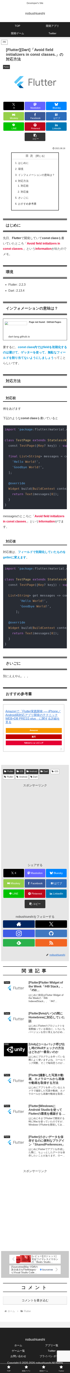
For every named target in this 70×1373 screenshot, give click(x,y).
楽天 (34, 737)
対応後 (25, 191)
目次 (30, 155)
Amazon (34, 730)
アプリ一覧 (51, 1345)
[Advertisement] (35, 823)
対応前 (25, 185)
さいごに (23, 197)
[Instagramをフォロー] (19, 933)
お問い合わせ (18, 1356)
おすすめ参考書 (27, 203)
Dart (45, 771)
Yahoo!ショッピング (33, 743)
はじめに (23, 162)
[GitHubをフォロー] (51, 933)
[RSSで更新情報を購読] (51, 943)
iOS (21, 771)
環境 (20, 168)
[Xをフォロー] (51, 924)
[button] (35, 137)
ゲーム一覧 (18, 1350)
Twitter (52, 1350)
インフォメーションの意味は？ (36, 174)
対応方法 (23, 180)
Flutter (10, 771)
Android (33, 771)
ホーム (18, 1345)
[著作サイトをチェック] (19, 924)
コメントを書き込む (35, 1300)
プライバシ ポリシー (52, 1356)
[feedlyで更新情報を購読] (19, 943)
